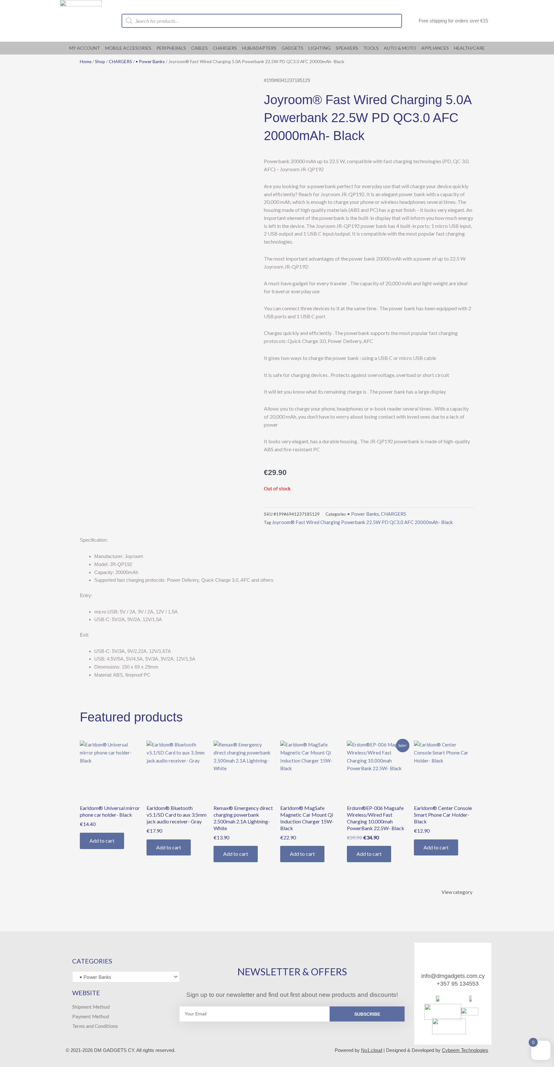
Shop (100, 61)
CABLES (199, 48)
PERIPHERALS (171, 48)
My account (84, 48)
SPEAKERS (347, 48)
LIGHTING (319, 48)
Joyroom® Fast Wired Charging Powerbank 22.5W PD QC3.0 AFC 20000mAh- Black (362, 522)
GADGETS (292, 48)
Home (85, 61)
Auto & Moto (400, 48)
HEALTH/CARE (469, 48)
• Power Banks (150, 61)
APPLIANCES (435, 48)
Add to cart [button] (101, 841)
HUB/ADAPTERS (259, 48)
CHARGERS (225, 48)
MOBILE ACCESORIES (128, 48)
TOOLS (371, 48)
